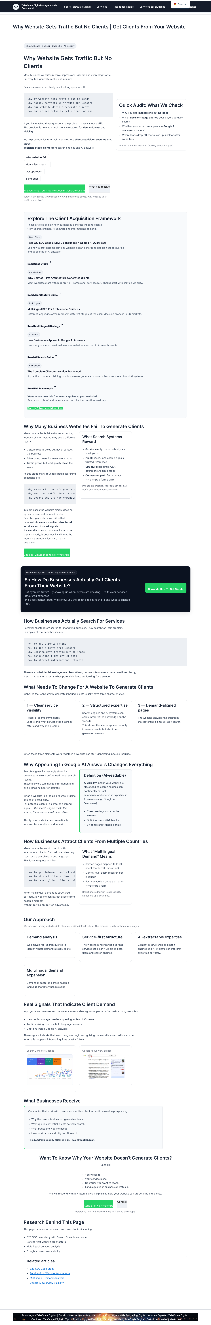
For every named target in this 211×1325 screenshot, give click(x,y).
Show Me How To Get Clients (165, 589)
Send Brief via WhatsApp (98, 1205)
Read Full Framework (41, 387)
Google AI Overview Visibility (47, 1282)
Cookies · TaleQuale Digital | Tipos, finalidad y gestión (63, 1319)
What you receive (99, 186)
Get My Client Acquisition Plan (45, 408)
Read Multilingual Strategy (45, 325)
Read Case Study (39, 262)
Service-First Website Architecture (50, 1273)
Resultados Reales (123, 6)
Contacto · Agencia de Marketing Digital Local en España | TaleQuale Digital (143, 1315)
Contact (122, 1201)
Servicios (102, 6)
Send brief (32, 178)
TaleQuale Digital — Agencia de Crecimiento (39, 7)
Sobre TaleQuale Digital (77, 6)
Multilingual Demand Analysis (47, 1278)
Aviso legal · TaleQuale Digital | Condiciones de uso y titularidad (59, 1315)
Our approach (34, 171)
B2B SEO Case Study (42, 1268)
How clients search (37, 164)
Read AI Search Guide (42, 356)
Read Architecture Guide (44, 293)
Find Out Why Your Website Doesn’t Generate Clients (54, 190)
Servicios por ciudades (152, 6)
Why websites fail (36, 157)
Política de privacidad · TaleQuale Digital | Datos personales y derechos (139, 1319)
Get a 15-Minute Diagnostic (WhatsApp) (47, 554)
